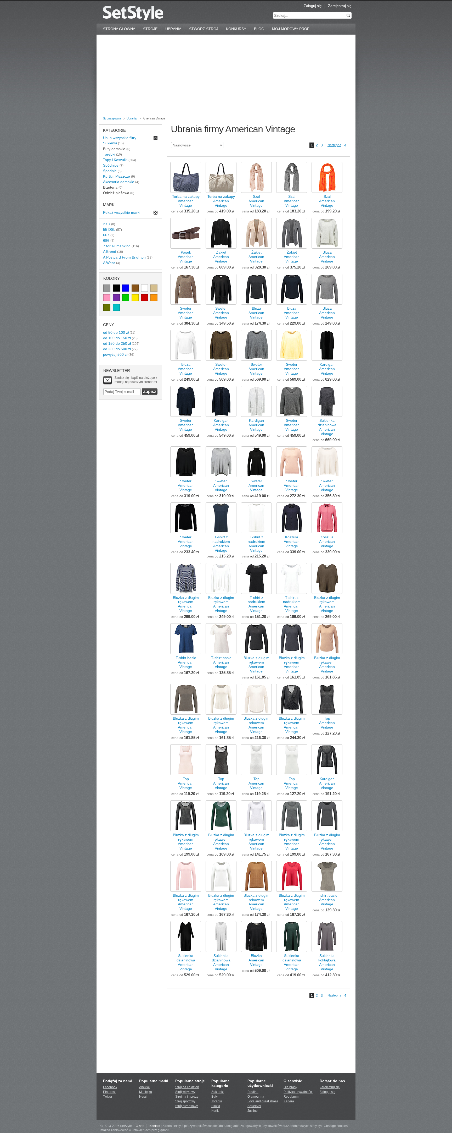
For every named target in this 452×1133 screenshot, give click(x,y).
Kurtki (215, 1111)
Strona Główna (119, 29)
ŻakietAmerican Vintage (221, 256)
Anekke (144, 1087)
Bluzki (215, 1106)
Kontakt (154, 1126)
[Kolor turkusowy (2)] (116, 307)
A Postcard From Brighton (124, 257)
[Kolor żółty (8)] (135, 297)
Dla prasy (290, 1087)
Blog (259, 29)
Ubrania (173, 29)
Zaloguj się (313, 6)
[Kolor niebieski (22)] (125, 288)
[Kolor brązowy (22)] (135, 288)
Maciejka (145, 1092)
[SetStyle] (133, 13)
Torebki (109, 154)
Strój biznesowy (186, 1106)
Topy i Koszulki (115, 160)
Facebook (110, 1087)
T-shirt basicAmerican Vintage (186, 662)
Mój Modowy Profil (292, 29)
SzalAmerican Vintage (256, 200)
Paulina (252, 1092)
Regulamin (291, 1096)
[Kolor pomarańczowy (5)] (153, 297)
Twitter (107, 1096)
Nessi (143, 1096)
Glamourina (255, 1096)
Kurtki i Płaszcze (116, 176)
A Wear (109, 263)
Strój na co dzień (187, 1087)
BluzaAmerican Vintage (327, 256)
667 (106, 235)
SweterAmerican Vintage (186, 312)
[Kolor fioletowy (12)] (116, 297)
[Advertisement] (226, 76)
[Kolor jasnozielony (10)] (125, 297)
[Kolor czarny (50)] (116, 288)
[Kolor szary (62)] (106, 288)
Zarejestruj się (340, 6)
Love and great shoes (262, 1101)
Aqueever (254, 1106)
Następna (334, 145)
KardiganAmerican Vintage (327, 368)
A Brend (109, 251)
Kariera (289, 1101)
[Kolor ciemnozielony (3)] (106, 307)
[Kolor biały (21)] (144, 288)
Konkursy (236, 29)
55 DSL (109, 229)
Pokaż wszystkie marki (121, 212)
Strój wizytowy (185, 1092)
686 (106, 240)
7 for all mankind (117, 246)
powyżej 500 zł (115, 354)
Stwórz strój (203, 29)
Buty (214, 1096)
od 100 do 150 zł (117, 338)
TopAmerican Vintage (327, 722)
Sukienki (110, 143)
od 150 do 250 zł (117, 343)
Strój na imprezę (187, 1096)
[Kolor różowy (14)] (106, 297)
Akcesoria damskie (118, 182)
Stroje (150, 29)
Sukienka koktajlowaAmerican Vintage (327, 962)
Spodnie (110, 171)
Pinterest (109, 1092)
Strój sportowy (185, 1101)
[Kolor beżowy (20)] (153, 288)
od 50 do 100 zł (116, 332)
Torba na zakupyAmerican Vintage (186, 200)
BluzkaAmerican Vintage (256, 960)
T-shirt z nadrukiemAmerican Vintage (221, 543)
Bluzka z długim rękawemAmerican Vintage (186, 604)
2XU (106, 224)
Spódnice (110, 165)
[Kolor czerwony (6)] (144, 297)
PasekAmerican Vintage (186, 256)
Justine (252, 1111)
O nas (140, 1126)
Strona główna (112, 118)
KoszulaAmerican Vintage (292, 541)
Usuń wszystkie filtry (119, 138)
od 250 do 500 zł (117, 349)
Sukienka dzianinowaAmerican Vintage (327, 427)
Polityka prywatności (298, 1092)
